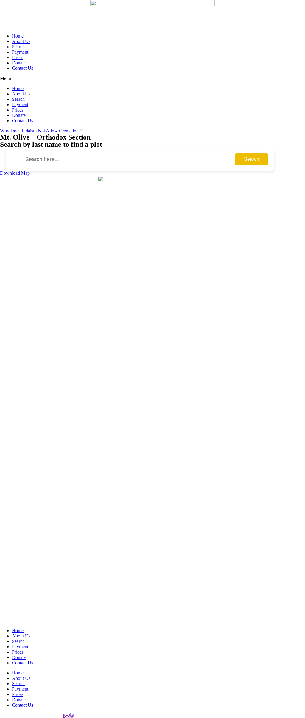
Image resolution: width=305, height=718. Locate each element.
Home (18, 35)
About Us (21, 41)
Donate (19, 62)
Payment (20, 52)
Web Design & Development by (31, 715)
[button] (152, 78)
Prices (17, 57)
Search (18, 46)
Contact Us (22, 68)
